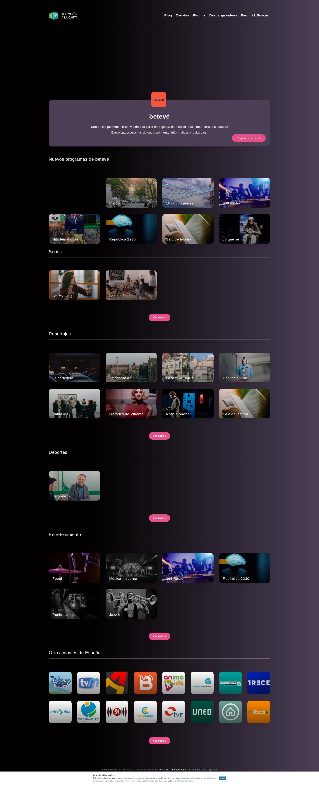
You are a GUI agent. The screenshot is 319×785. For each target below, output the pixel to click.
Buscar (262, 15)
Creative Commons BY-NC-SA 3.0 (178, 769)
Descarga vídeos (223, 15)
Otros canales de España (75, 652)
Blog (168, 15)
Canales (182, 15)
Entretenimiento (65, 534)
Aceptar (222, 778)
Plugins (199, 15)
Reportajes (60, 333)
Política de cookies (186, 781)
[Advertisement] (159, 58)
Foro (245, 15)
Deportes (58, 452)
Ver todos (159, 317)
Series (55, 251)
